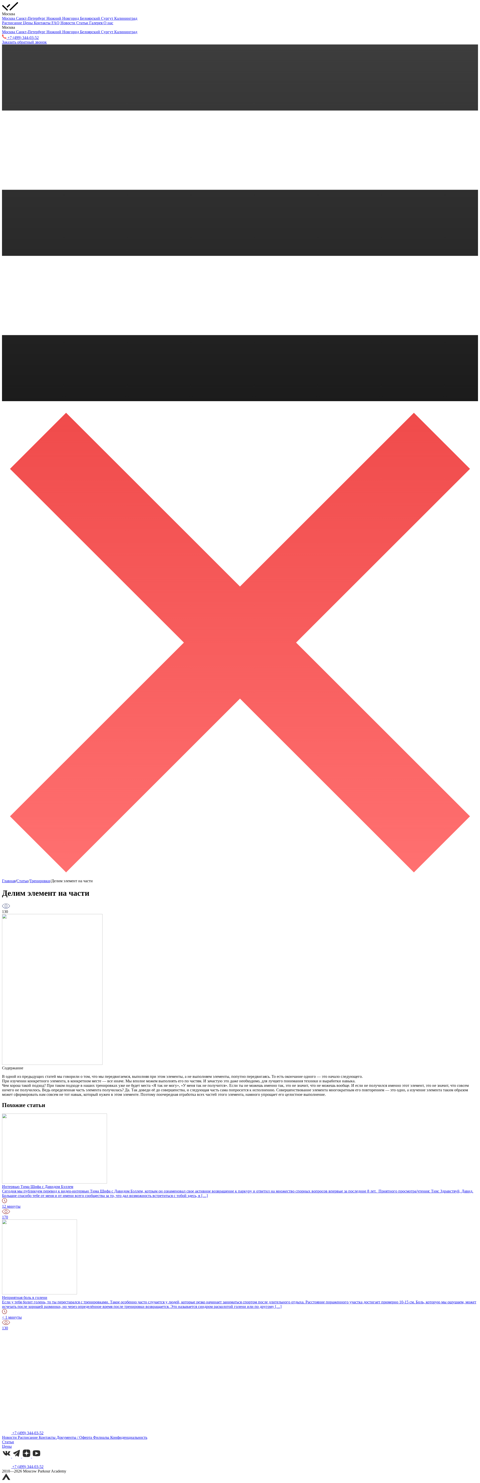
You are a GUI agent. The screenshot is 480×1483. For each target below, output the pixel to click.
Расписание (12, 23)
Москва (9, 18)
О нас (108, 23)
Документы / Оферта (74, 1437)
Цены (28, 23)
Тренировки (40, 881)
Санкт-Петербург (31, 18)
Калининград (125, 18)
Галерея (96, 23)
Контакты (43, 23)
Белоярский (90, 18)
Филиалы (101, 1437)
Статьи (82, 23)
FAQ (56, 23)
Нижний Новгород (63, 18)
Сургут (107, 18)
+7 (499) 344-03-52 (27, 1433)
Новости (68, 23)
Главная (9, 881)
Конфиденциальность (128, 1437)
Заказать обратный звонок (24, 42)
